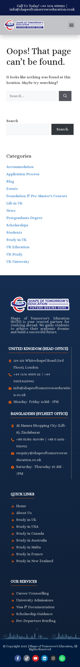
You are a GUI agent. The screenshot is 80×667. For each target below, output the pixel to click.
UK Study (14, 254)
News (10, 211)
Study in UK (16, 240)
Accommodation (20, 167)
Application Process (22, 174)
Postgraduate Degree (24, 218)
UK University (17, 262)
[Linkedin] (44, 658)
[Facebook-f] (18, 658)
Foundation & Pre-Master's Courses (36, 196)
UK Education (17, 247)
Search (12, 121)
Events (12, 189)
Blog (10, 181)
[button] (71, 25)
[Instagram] (53, 658)
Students (14, 232)
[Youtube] (35, 658)
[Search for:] (32, 96)
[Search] (65, 96)
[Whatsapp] (62, 658)
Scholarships (17, 225)
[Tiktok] (26, 658)
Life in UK (14, 203)
